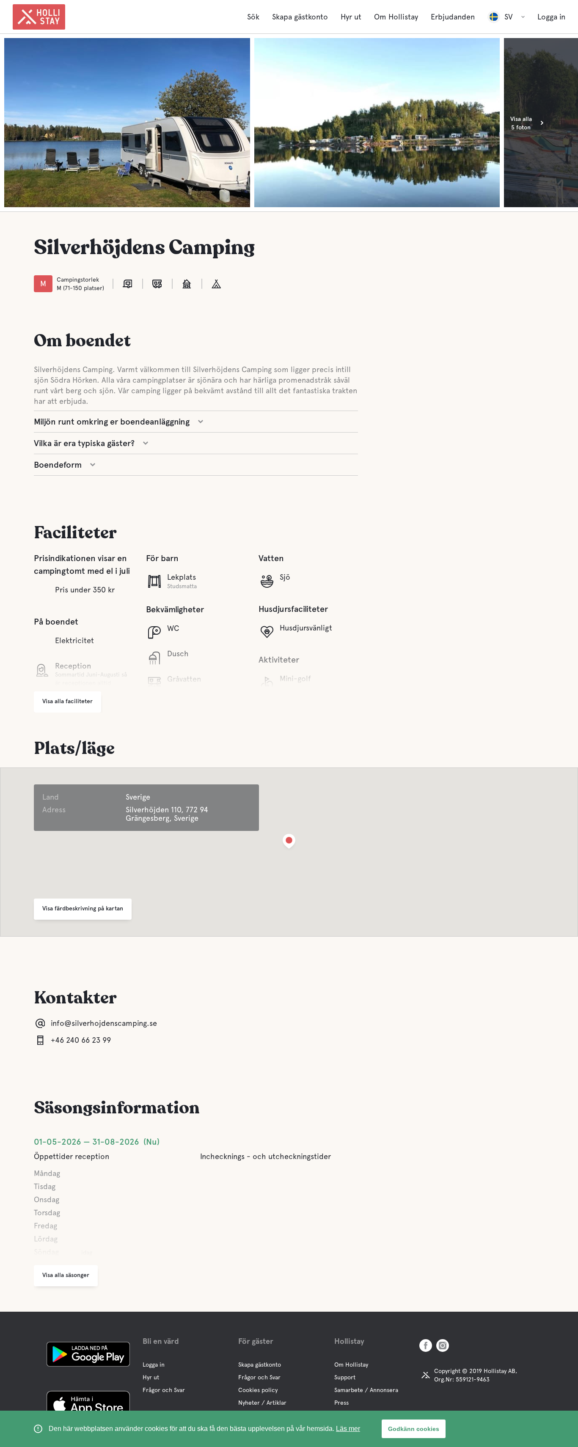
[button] (289, 843)
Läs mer (348, 1428)
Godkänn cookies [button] (413, 1428)
